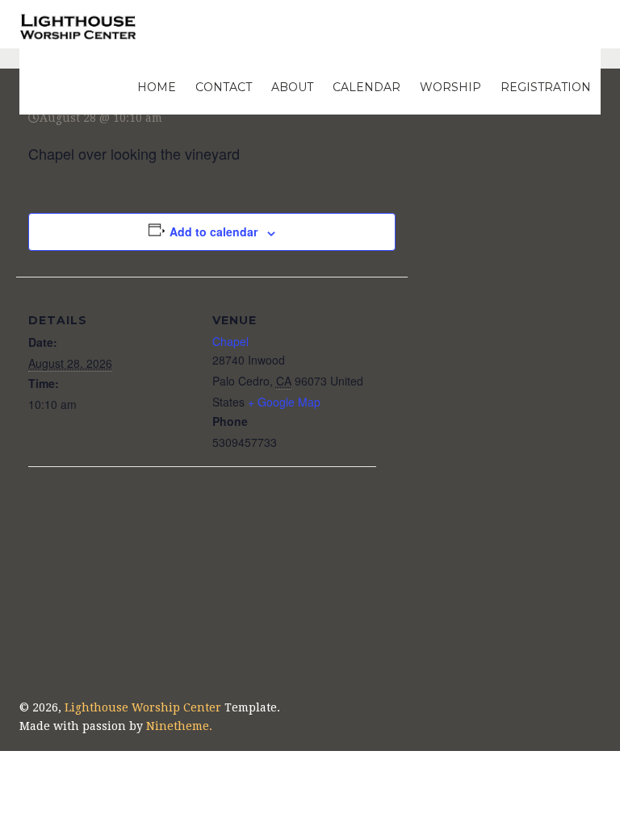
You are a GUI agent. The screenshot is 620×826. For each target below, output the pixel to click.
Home (156, 87)
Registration (546, 87)
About (292, 87)
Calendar (366, 87)
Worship (450, 87)
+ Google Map (284, 402)
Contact (223, 87)
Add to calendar (214, 231)
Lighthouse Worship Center (143, 707)
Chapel (230, 341)
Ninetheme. (179, 726)
